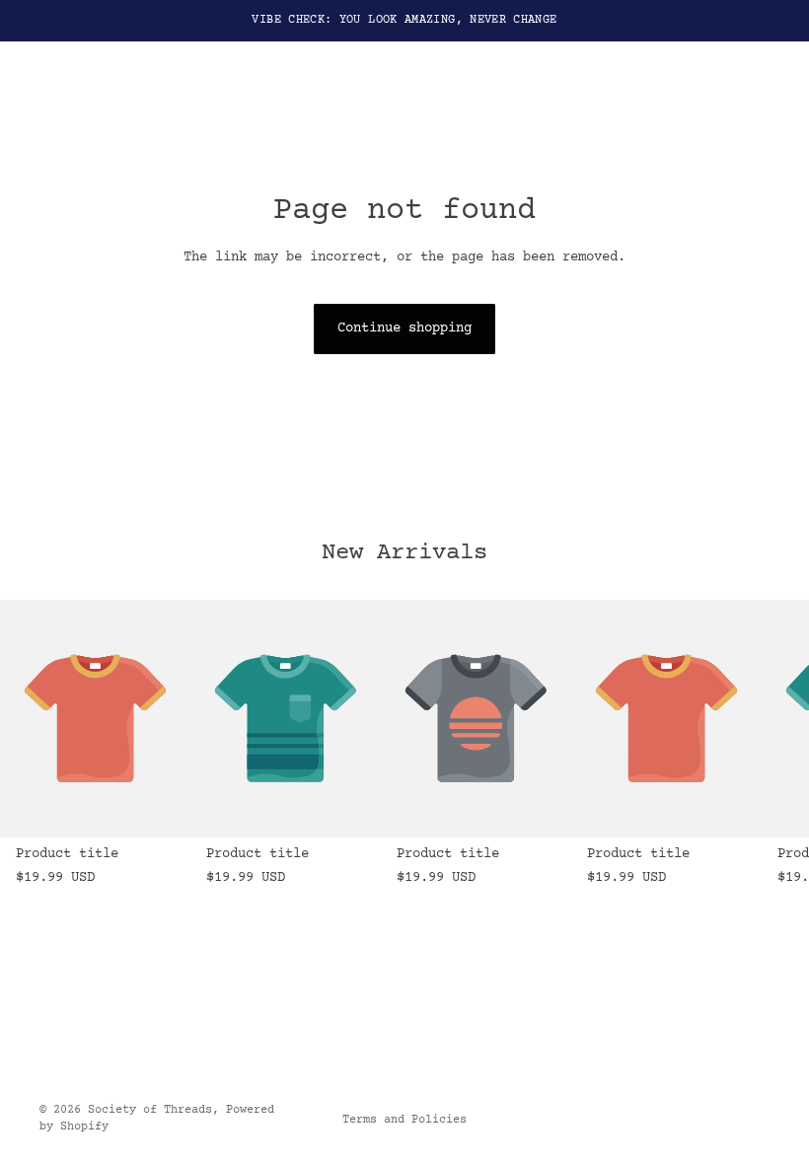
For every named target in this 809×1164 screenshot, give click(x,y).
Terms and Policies (404, 1120)
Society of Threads (150, 1110)
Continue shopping (404, 328)
